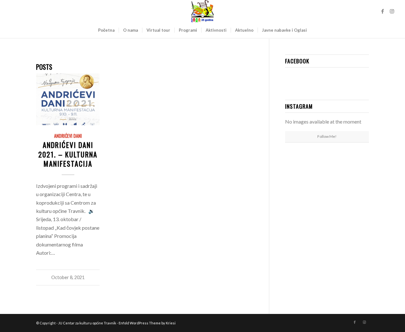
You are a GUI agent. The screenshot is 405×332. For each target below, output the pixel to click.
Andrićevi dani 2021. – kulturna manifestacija (67, 153)
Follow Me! (327, 136)
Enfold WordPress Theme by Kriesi (147, 323)
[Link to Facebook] (382, 11)
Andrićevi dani (68, 135)
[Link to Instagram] (392, 11)
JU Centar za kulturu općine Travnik (87, 323)
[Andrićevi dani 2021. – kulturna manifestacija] (68, 99)
